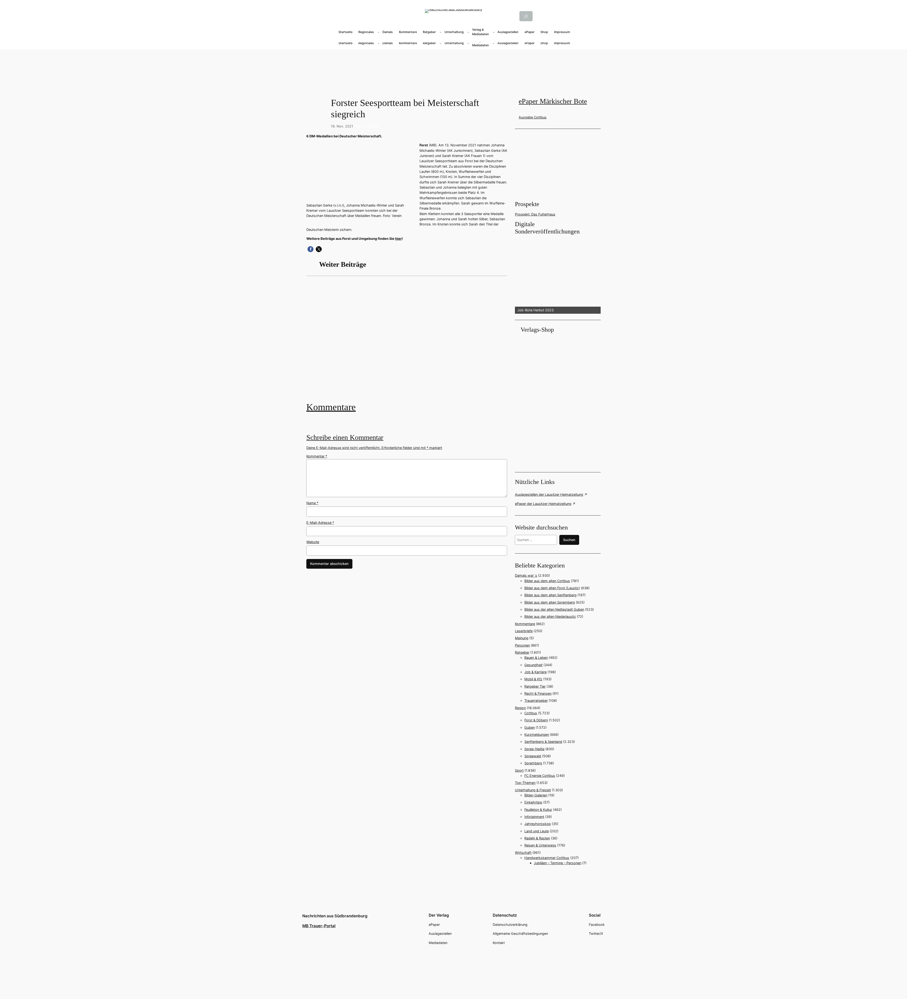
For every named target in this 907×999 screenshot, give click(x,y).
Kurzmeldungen (536, 734)
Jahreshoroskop (537, 824)
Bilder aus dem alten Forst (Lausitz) (552, 588)
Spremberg (533, 763)
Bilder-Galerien (535, 795)
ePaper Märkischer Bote (553, 101)
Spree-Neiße (534, 749)
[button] (310, 249)
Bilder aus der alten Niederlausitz (550, 616)
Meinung (521, 638)
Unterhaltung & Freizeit (533, 790)
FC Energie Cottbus (539, 776)
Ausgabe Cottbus (533, 117)
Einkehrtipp (533, 802)
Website (312, 542)
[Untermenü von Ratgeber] (440, 32)
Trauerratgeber (536, 700)
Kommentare (331, 407)
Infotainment (534, 817)
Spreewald (532, 756)
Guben (529, 727)
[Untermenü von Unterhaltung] (468, 32)
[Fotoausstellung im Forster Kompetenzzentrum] (406, 342)
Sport (519, 770)
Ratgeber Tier (535, 686)
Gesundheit (533, 665)
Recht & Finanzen (538, 693)
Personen (522, 645)
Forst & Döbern (367, 126)
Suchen (569, 540)
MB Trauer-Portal (318, 925)
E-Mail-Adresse (320, 523)
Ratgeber (522, 652)
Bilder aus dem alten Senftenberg (550, 595)
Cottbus (530, 713)
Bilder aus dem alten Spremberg (549, 602)
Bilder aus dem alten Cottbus (547, 581)
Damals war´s (526, 575)
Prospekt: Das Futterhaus (535, 214)
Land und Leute (536, 831)
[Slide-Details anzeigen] (557, 274)
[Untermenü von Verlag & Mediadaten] (494, 32)
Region (520, 708)
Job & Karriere (535, 672)
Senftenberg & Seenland (543, 742)
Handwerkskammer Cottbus (546, 858)
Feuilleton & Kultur (538, 810)
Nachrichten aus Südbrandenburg (335, 916)
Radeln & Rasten (537, 838)
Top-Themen (525, 783)
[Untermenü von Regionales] (379, 32)
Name (312, 503)
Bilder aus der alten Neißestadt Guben (554, 609)
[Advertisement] (409, 342)
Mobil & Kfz (533, 679)
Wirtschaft (523, 853)
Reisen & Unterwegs (540, 845)
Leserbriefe (524, 631)
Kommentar (316, 456)
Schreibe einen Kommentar (344, 437)
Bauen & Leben (536, 658)
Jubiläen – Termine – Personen (557, 863)
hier (398, 239)
